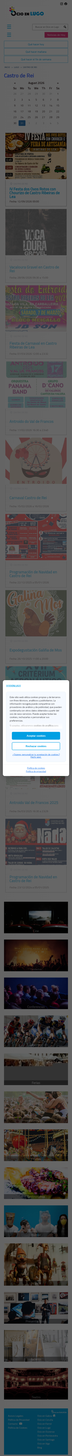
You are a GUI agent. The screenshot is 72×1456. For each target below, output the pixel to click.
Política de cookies (36, 768)
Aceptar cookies (36, 735)
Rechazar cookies (36, 746)
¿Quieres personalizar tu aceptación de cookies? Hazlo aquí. (36, 755)
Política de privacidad (36, 771)
